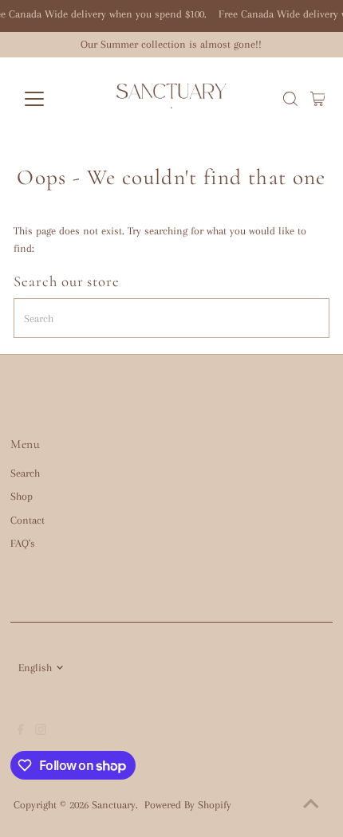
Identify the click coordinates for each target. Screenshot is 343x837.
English (35, 668)
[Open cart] (317, 99)
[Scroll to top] (311, 805)
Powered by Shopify (187, 805)
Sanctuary (114, 805)
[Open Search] (290, 99)
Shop (21, 496)
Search (25, 473)
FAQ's (22, 543)
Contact (27, 520)
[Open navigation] (51, 99)
